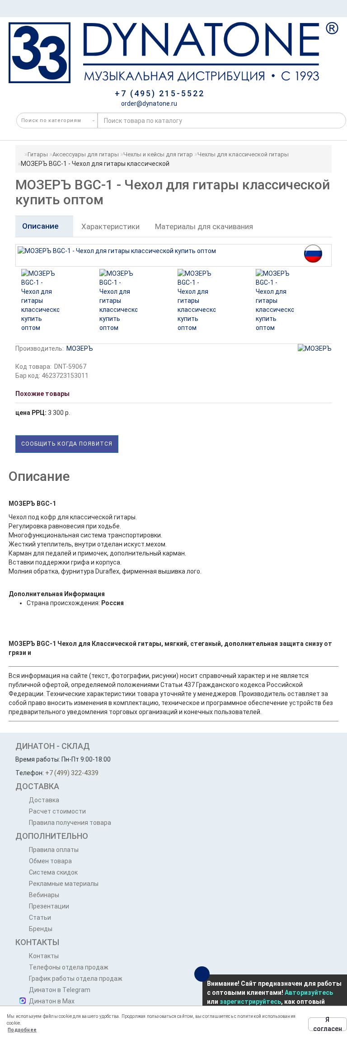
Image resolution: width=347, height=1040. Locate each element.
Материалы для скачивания (204, 226)
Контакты (44, 956)
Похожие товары (42, 393)
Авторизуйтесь (309, 992)
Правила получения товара (70, 822)
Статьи (40, 917)
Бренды (40, 928)
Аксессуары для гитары (85, 154)
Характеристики (110, 226)
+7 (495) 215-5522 (160, 93)
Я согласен (327, 1024)
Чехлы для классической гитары (243, 154)
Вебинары (44, 895)
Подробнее (22, 1029)
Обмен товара (50, 861)
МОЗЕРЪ (79, 348)
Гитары (38, 154)
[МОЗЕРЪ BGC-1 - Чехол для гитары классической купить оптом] (40, 300)
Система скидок (53, 872)
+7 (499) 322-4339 (71, 772)
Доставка (44, 800)
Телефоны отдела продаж (68, 967)
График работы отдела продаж (75, 978)
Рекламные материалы (63, 883)
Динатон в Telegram (59, 989)
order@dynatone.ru (148, 103)
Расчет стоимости (57, 811)
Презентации (49, 906)
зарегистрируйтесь (250, 1001)
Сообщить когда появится (67, 444)
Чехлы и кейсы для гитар (158, 154)
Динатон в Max (52, 1001)
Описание (41, 226)
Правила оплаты (54, 849)
